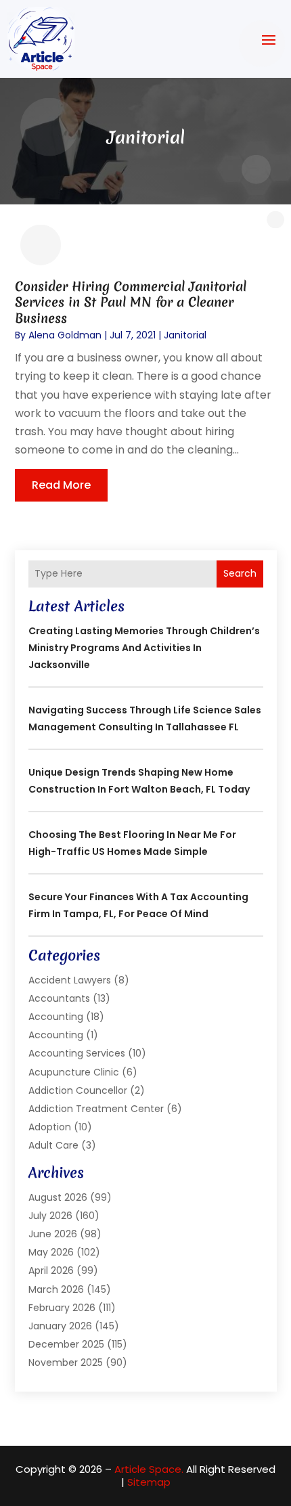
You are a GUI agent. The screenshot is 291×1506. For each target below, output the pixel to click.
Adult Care (53, 1145)
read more (61, 485)
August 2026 (57, 1197)
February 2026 (61, 1307)
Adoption (49, 1127)
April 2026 (51, 1270)
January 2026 (60, 1326)
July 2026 (50, 1215)
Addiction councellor (77, 1090)
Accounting (55, 1016)
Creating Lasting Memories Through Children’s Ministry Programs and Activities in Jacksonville (144, 647)
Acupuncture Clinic (73, 1072)
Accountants (59, 998)
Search (239, 573)
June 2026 (52, 1234)
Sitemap (149, 1482)
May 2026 (51, 1252)
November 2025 (65, 1362)
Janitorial (185, 335)
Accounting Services (76, 1053)
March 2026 (56, 1289)
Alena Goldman (65, 335)
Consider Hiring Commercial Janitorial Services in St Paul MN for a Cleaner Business (130, 302)
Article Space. (148, 1469)
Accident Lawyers (69, 980)
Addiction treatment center (96, 1108)
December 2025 (66, 1344)
